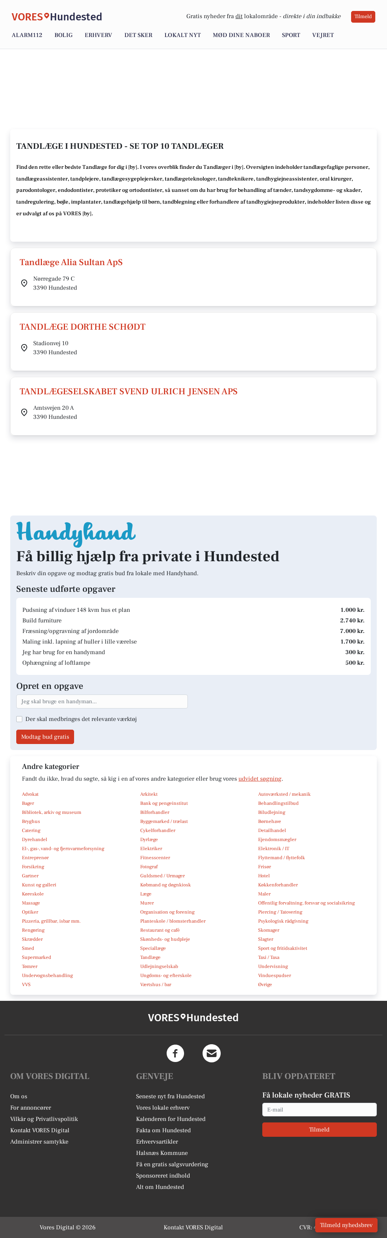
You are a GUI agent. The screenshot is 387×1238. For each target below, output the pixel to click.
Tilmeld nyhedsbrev (346, 1225)
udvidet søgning (260, 779)
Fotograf (149, 867)
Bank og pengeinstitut (164, 803)
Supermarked (36, 957)
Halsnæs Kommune (162, 1153)
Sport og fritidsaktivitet (282, 948)
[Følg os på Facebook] (175, 1053)
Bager (28, 803)
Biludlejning (271, 812)
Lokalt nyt (182, 35)
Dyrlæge (149, 840)
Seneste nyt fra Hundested (170, 1096)
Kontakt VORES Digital (40, 1130)
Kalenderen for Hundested (171, 1119)
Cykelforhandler (157, 830)
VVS (26, 985)
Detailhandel (272, 830)
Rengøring (33, 930)
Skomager (268, 930)
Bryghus (31, 821)
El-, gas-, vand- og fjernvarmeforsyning (63, 849)
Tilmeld (363, 16)
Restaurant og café (160, 930)
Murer (147, 903)
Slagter (265, 939)
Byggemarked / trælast (164, 821)
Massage (31, 903)
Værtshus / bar (155, 985)
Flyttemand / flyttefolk (281, 858)
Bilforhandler (154, 812)
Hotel (264, 876)
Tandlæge (150, 957)
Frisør (264, 867)
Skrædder (32, 939)
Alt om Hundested (160, 1187)
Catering (31, 830)
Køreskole (33, 894)
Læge (146, 894)
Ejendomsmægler (277, 840)
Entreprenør (35, 858)
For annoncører (30, 1107)
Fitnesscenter (155, 858)
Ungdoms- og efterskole (166, 975)
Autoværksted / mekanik (284, 794)
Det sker (138, 35)
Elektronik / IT (273, 849)
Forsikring (33, 867)
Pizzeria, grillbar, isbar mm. (51, 921)
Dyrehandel (34, 840)
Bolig (63, 35)
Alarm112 (27, 35)
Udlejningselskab (159, 966)
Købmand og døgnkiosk (165, 885)
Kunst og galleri (39, 885)
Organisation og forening (167, 912)
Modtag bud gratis (45, 737)
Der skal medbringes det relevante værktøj (81, 719)
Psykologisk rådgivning (283, 921)
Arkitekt (149, 794)
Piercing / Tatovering (280, 912)
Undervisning (273, 966)
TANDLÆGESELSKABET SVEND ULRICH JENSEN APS (129, 391)
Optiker (30, 912)
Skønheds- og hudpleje (165, 939)
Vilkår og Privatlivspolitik (44, 1119)
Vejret (323, 35)
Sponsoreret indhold (163, 1175)
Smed (28, 948)
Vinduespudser (274, 975)
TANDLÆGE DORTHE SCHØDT (83, 327)
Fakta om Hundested (163, 1130)
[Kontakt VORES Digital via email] (212, 1053)
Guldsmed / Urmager (162, 876)
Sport (291, 35)
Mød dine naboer (241, 35)
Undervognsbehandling (47, 975)
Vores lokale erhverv (163, 1107)
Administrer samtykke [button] (39, 1141)
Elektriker (151, 849)
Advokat (30, 794)
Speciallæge (153, 948)
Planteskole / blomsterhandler (173, 921)
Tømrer (29, 966)
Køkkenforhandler (278, 885)
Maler (264, 894)
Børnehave (269, 821)
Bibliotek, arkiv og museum (51, 812)
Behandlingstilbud (278, 803)
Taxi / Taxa (268, 957)
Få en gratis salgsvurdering (172, 1164)
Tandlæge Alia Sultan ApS (71, 262)
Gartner (30, 876)
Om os (18, 1096)
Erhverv (98, 35)
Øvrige (265, 985)
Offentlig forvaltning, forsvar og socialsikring (306, 903)
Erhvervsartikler (157, 1141)
